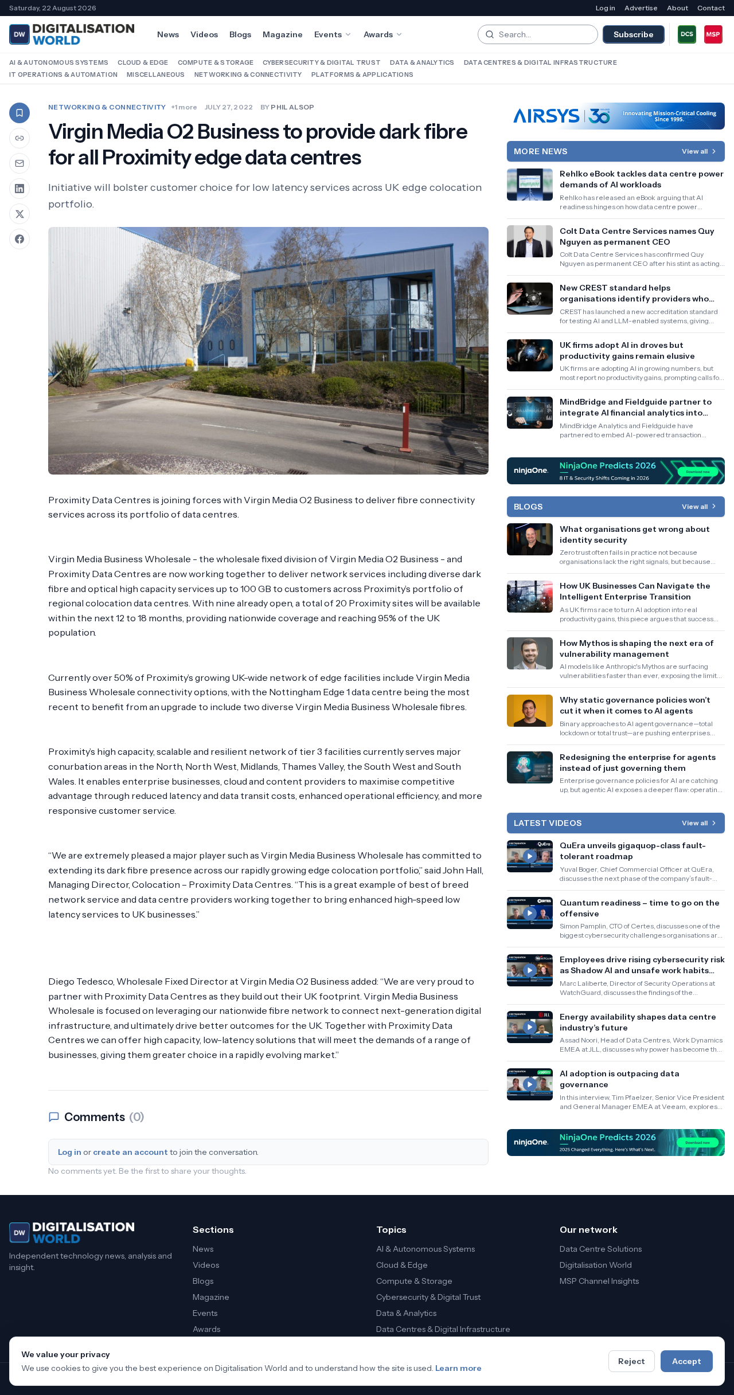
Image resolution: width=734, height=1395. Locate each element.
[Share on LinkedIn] (19, 188)
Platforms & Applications (362, 74)
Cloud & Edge (143, 62)
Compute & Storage (216, 62)
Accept (686, 1361)
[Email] (19, 163)
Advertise (641, 7)
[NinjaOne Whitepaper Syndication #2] (616, 1142)
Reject (631, 1361)
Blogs (240, 34)
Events (328, 34)
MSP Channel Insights (599, 1281)
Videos (204, 34)
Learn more (458, 1368)
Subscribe (634, 34)
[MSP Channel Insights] (713, 34)
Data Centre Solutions (601, 1249)
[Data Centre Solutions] (687, 34)
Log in (605, 7)
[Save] (19, 113)
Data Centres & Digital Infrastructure (540, 62)
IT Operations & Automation (63, 74)
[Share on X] (19, 213)
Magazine (283, 34)
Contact (711, 7)
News (168, 34)
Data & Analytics (422, 62)
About (677, 7)
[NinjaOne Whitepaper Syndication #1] (616, 470)
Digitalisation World (596, 1265)
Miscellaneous (156, 74)
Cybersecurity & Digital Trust (322, 62)
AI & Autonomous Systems (58, 62)
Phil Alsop (292, 107)
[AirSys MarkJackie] (616, 116)
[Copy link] (19, 138)
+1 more (184, 107)
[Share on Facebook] (19, 239)
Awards (378, 34)
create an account (130, 1152)
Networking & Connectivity (248, 74)
